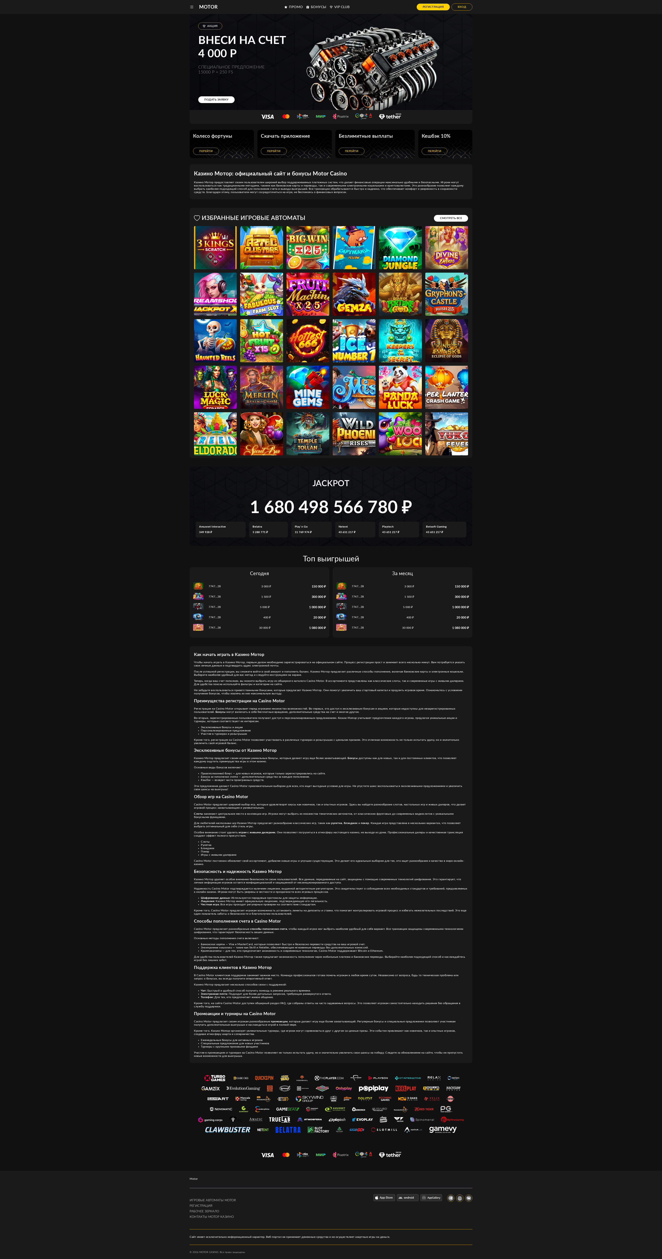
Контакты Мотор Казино (212, 1216)
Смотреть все (451, 218)
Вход (462, 7)
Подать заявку (216, 99)
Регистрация (433, 7)
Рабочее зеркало (204, 1211)
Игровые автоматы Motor (213, 1200)
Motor (208, 7)
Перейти (206, 151)
